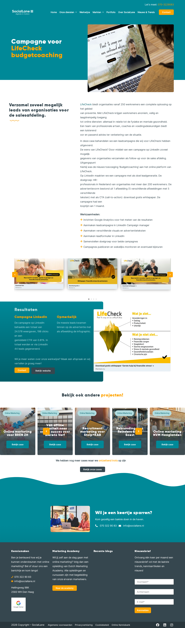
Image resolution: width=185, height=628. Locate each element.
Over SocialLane (126, 12)
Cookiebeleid (102, 625)
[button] (15, 274)
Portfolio (111, 12)
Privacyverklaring (84, 625)
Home (54, 12)
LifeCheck (86, 104)
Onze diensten (66, 12)
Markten (97, 12)
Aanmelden (143, 610)
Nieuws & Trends (146, 12)
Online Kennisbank (121, 625)
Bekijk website (43, 370)
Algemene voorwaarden (60, 625)
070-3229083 (166, 4)
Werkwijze (84, 12)
